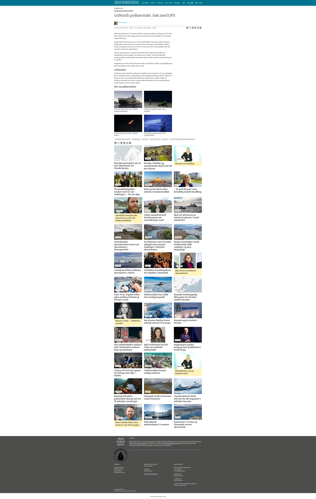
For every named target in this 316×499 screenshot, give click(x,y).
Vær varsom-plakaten (140, 443)
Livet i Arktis (168, 3)
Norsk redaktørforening (171, 443)
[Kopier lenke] (198, 28)
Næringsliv (145, 3)
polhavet (165, 139)
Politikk (153, 3)
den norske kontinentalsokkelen (182, 139)
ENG (200, 3)
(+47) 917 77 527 (148, 471)
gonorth (145, 139)
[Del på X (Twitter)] (190, 28)
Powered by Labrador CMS (158, 496)
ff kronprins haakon (122, 139)
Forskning (160, 3)
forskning (136, 139)
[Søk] (184, 3)
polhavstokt (155, 139)
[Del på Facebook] (187, 28)
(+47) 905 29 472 (180, 471)
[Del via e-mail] (195, 28)
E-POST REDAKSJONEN (150, 474)
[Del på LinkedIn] (192, 28)
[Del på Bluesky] (200, 28)
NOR (196, 3)
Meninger (177, 3)
